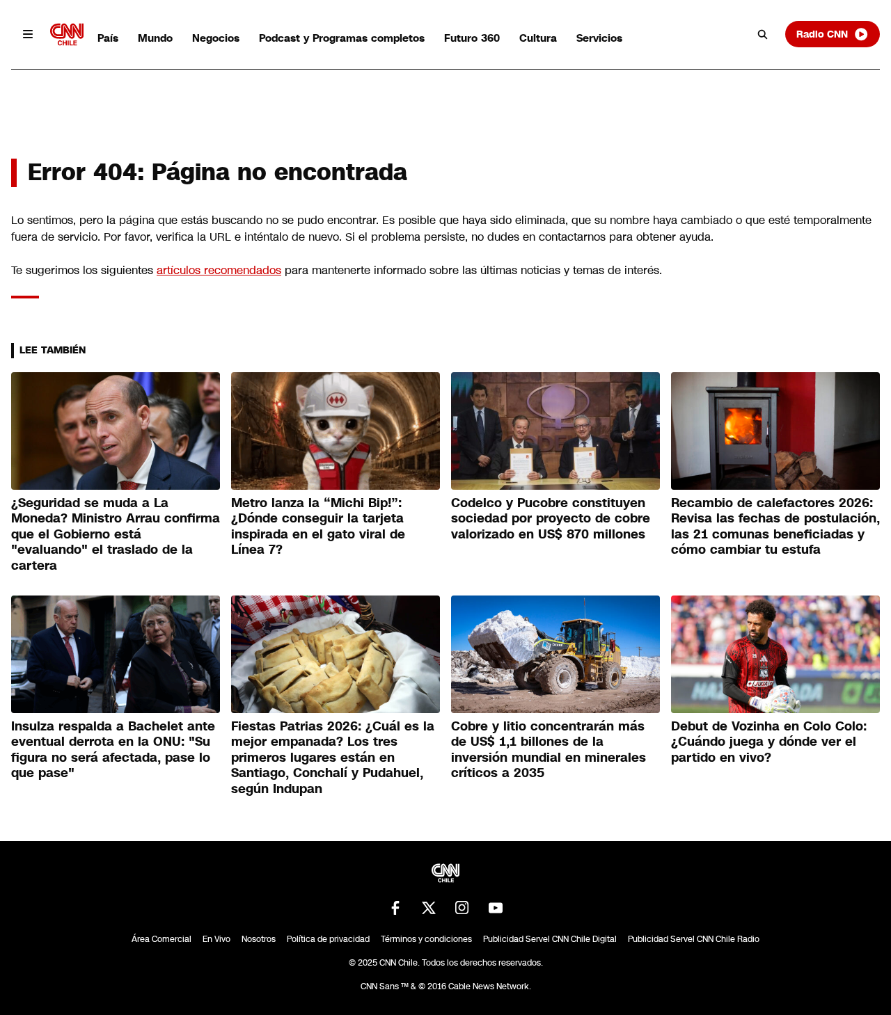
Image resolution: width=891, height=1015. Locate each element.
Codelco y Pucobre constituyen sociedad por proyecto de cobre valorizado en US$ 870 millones (550, 518)
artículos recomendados (219, 270)
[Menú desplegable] (28, 34)
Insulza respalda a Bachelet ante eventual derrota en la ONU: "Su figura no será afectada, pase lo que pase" (113, 750)
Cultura (538, 38)
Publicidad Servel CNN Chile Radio (693, 939)
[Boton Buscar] (763, 34)
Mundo (155, 38)
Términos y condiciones (426, 939)
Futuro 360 (472, 38)
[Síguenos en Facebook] (395, 908)
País (107, 38)
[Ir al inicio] (67, 34)
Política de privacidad (328, 939)
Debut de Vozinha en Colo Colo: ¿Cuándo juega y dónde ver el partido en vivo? (769, 742)
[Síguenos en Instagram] (462, 908)
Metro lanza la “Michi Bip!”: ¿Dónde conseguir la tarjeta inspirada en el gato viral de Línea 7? (318, 526)
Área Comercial (161, 939)
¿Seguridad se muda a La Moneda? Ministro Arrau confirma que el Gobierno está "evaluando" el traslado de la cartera (115, 534)
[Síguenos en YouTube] (495, 908)
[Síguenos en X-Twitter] (429, 908)
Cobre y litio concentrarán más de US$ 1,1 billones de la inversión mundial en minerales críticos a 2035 (548, 750)
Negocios (215, 38)
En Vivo (216, 939)
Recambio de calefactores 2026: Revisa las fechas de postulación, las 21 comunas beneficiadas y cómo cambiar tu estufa (775, 526)
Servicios (599, 38)
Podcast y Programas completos (342, 38)
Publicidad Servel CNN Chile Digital (550, 939)
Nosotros (259, 939)
